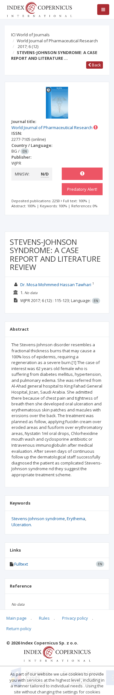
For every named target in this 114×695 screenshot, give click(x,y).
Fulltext (21, 564)
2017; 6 (28, 46)
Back (96, 65)
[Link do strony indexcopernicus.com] (57, 654)
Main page (16, 618)
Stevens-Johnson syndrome (38, 518)
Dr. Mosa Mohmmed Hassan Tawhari (55, 284)
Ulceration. (21, 524)
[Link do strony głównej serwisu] (39, 9)
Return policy (18, 628)
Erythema (76, 518)
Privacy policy (75, 618)
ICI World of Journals (30, 35)
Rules (44, 618)
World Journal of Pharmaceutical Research (57, 41)
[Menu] (103, 9)
